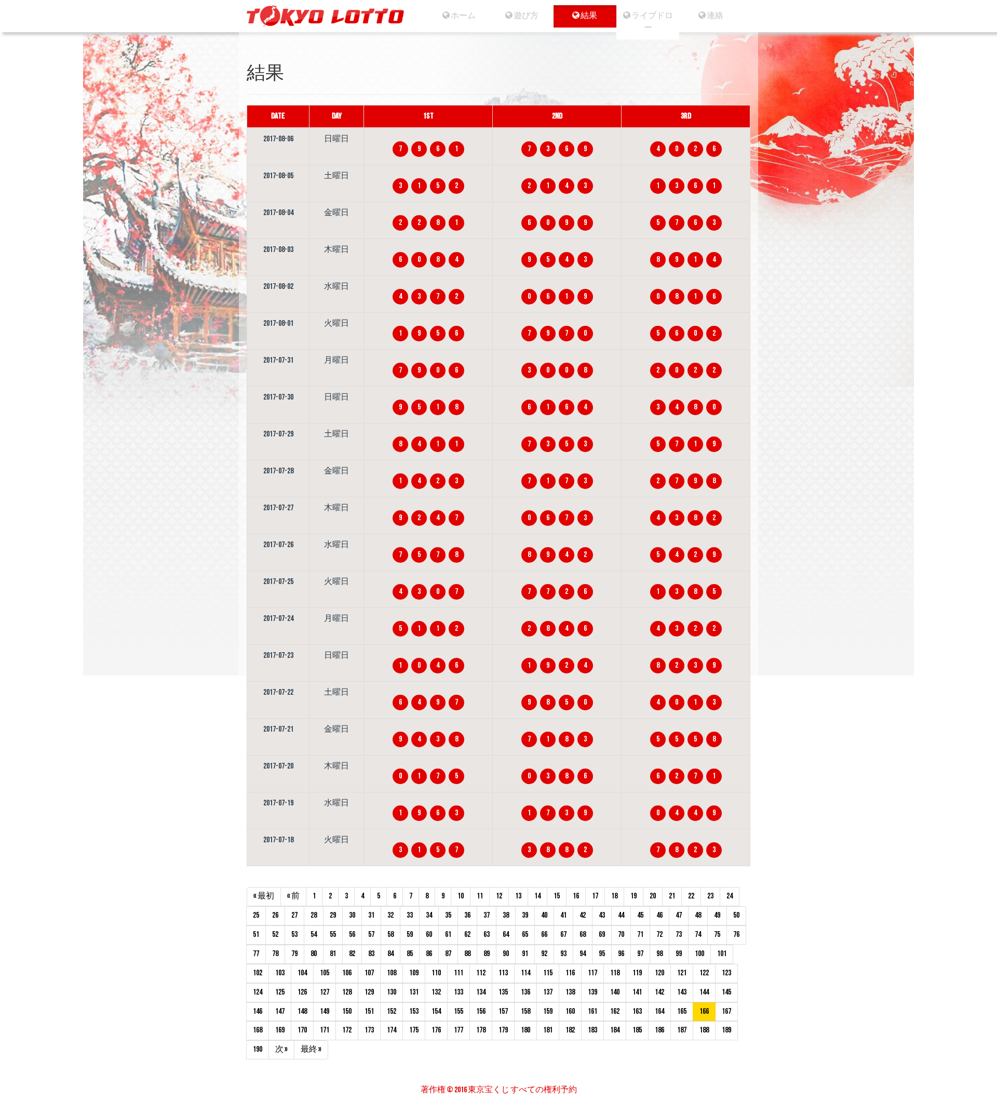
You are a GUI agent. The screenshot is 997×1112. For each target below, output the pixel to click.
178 (481, 1030)
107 (369, 973)
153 (414, 1011)
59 (410, 934)
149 (324, 1011)
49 (717, 915)
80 (314, 954)
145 (726, 992)
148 (302, 1011)
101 (721, 954)
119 (637, 973)
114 (525, 973)
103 (280, 973)
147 (280, 1011)
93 (563, 954)
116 (570, 973)
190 (257, 1049)
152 (391, 1011)
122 (704, 973)
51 (256, 934)
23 (710, 896)
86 (429, 954)
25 (256, 915)
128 (347, 992)
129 (369, 992)
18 (614, 896)
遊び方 (525, 16)
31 (371, 915)
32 (390, 915)
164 (659, 1011)
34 (429, 915)
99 (679, 954)
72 (659, 934)
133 (458, 992)
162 (614, 1011)
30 (352, 915)
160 (570, 1011)
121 (681, 973)
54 (314, 934)
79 (294, 954)
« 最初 (263, 896)
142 (659, 992)
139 (592, 992)
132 (436, 992)
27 (294, 915)
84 (390, 954)
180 (525, 1030)
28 (314, 915)
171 (324, 1030)
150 (347, 1011)
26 (275, 915)
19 (633, 896)
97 (640, 954)
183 (592, 1030)
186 (659, 1030)
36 (467, 915)
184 (614, 1030)
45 (640, 915)
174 (391, 1030)
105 (324, 973)
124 (257, 992)
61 (448, 934)
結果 (589, 16)
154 (436, 1011)
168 (257, 1030)
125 (280, 992)
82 (352, 954)
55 (333, 934)
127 (324, 992)
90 (506, 954)
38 (506, 915)
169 (280, 1030)
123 (726, 973)
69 (602, 934)
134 (481, 992)
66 (544, 934)
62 (467, 934)
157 (503, 1011)
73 (679, 934)
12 (499, 896)
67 (563, 934)
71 (640, 934)
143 (681, 992)
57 (371, 934)
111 (458, 973)
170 (302, 1030)
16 (576, 896)
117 (592, 973)
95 (602, 954)
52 (275, 934)
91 (525, 954)
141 (637, 992)
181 (548, 1030)
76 (736, 934)
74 (698, 934)
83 (371, 954)
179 (503, 1030)
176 (436, 1030)
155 (458, 1011)
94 (583, 954)
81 (333, 954)
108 (391, 973)
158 (525, 1011)
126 (302, 992)
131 (414, 992)
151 (369, 1011)
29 (333, 915)
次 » (281, 1049)
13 (518, 896)
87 (448, 954)
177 (458, 1030)
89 (486, 954)
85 (410, 954)
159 (548, 1011)
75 (717, 934)
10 (460, 896)
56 (352, 934)
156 (481, 1011)
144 (704, 992)
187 (681, 1030)
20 (653, 896)
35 (448, 915)
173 (369, 1030)
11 (480, 896)
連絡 (714, 16)
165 (681, 1011)
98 (659, 954)
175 (414, 1030)
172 (347, 1030)
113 (503, 973)
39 (525, 915)
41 (563, 915)
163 (637, 1011)
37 (486, 915)
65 (525, 934)
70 (621, 934)
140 (614, 992)
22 (691, 896)
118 (614, 973)
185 (637, 1030)
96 (621, 954)
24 (729, 896)
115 (548, 973)
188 (704, 1030)
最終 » (311, 1049)
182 (570, 1030)
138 (570, 992)
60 (429, 934)
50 (736, 915)
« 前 (293, 896)
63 (486, 934)
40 (544, 915)
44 (621, 915)
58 (390, 934)
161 (592, 1011)
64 (506, 934)
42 (583, 915)
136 (525, 992)
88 (467, 954)
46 (659, 915)
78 (275, 954)
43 (602, 915)
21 (672, 896)
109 (414, 973)
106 (347, 973)
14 (537, 896)
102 (257, 973)
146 (257, 1011)
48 (698, 915)
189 (726, 1030)
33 (410, 915)
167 (726, 1011)
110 (436, 973)
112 (481, 973)
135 (503, 992)
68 (583, 934)
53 (294, 934)
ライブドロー (651, 22)
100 (699, 954)
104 (302, 973)
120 (659, 973)
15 (557, 896)
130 (391, 992)
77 (256, 954)
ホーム (463, 16)
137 (548, 992)
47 (679, 915)
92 (544, 954)
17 (595, 896)
